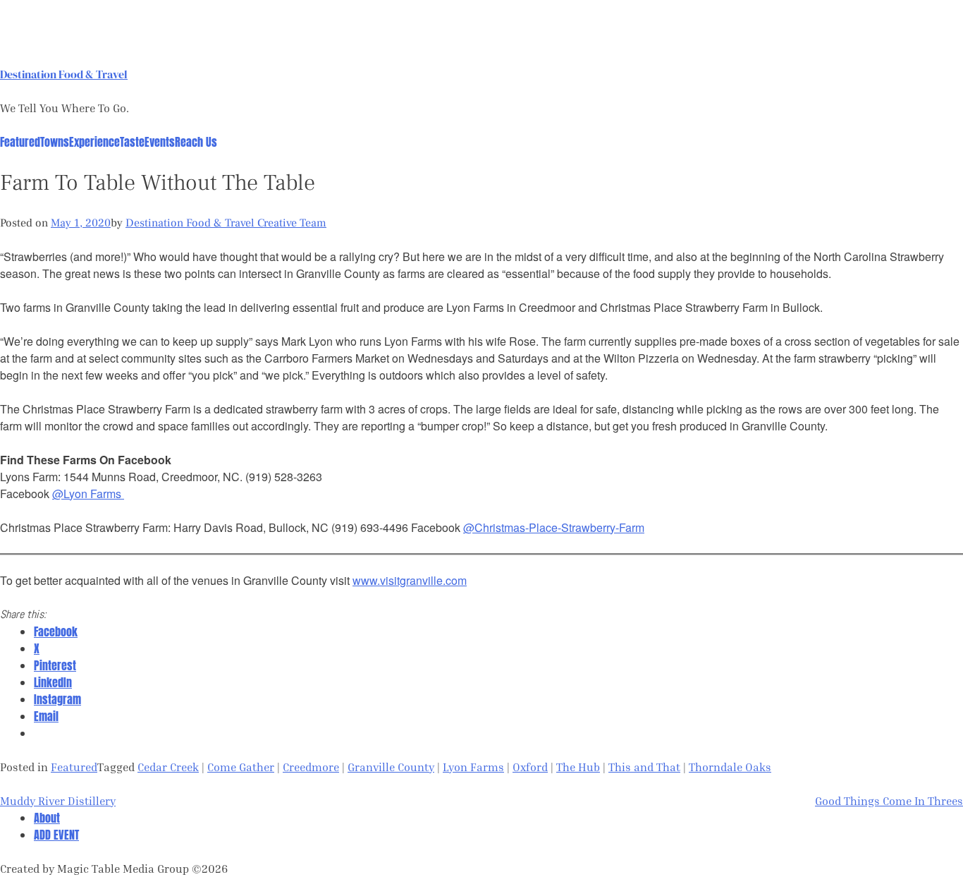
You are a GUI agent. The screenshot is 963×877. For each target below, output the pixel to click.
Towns (54, 141)
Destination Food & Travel (64, 74)
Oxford (530, 767)
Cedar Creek (168, 767)
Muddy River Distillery (58, 801)
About (47, 817)
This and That (644, 767)
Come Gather (240, 767)
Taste (132, 141)
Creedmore (311, 767)
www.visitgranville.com (409, 580)
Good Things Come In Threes (889, 801)
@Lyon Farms (88, 493)
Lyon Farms (473, 767)
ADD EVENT (56, 834)
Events (160, 141)
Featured (20, 141)
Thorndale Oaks (730, 767)
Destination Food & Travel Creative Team (225, 223)
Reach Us (196, 141)
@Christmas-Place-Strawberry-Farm (553, 527)
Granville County (391, 767)
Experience (94, 141)
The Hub (578, 767)
